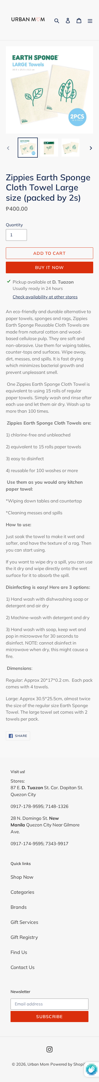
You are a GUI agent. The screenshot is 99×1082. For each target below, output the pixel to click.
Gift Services (24, 922)
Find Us (19, 952)
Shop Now (22, 877)
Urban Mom (38, 1064)
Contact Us (23, 967)
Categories (22, 892)
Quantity (14, 224)
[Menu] (90, 20)
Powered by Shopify (68, 1064)
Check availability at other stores (45, 296)
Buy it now (49, 267)
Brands (19, 907)
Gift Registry (24, 937)
